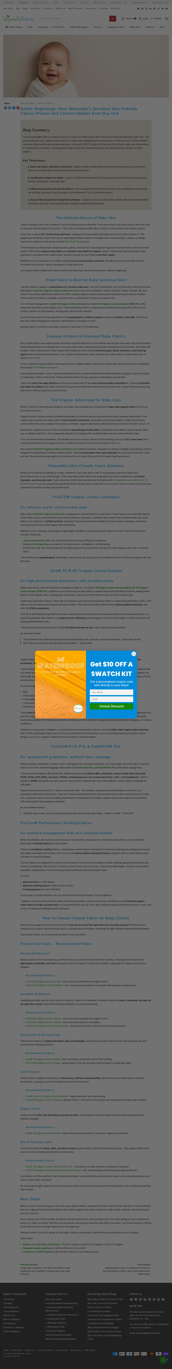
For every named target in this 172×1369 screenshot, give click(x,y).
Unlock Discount (111, 706)
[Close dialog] (134, 654)
